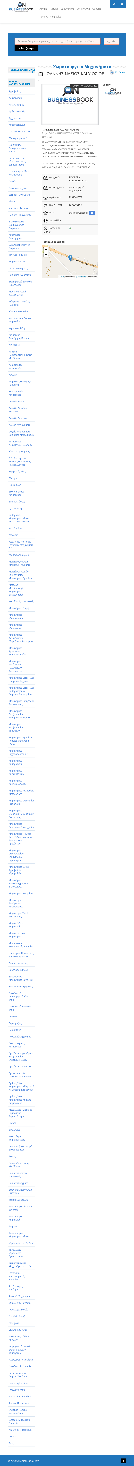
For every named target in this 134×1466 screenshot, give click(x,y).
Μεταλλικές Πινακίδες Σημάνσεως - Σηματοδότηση (20, 1113)
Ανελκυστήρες (16, 104)
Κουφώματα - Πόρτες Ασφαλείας (20, 320)
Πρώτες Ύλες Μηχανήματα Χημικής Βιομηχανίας (20, 1100)
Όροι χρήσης (67, 8)
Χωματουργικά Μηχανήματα (17, 1264)
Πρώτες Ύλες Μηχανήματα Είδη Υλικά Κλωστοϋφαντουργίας (21, 1086)
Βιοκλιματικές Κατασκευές (16, 393)
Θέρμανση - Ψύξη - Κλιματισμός (19, 173)
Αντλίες (13, 374)
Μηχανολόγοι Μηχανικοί (16, 925)
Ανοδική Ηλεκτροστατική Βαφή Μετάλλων (20, 355)
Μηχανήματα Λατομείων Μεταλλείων (21, 792)
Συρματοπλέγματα (18, 1183)
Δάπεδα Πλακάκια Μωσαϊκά (18, 410)
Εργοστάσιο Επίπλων (20, 1396)
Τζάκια (12, 201)
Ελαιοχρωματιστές (18, 138)
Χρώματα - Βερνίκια (19, 208)
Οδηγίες (96, 8)
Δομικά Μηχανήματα (19, 424)
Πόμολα (13, 1436)
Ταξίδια (44, 16)
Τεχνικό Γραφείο (18, 254)
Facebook (123, 1461)
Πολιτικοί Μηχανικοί (20, 1036)
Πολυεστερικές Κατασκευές (17, 1045)
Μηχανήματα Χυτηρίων (21, 893)
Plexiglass (14, 1323)
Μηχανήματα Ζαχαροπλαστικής (18, 752)
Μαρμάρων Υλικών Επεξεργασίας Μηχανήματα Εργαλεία (21, 575)
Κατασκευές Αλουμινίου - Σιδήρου (21, 443)
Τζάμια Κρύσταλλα (18, 1199)
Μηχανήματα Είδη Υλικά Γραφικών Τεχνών (21, 679)
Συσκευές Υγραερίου (20, 274)
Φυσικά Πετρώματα (19, 1403)
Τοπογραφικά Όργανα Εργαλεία (21, 1208)
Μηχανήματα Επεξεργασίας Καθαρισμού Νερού (19, 714)
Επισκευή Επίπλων (19, 1383)
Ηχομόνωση (15, 508)
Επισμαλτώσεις (17, 501)
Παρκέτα (13, 1016)
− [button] (46, 255)
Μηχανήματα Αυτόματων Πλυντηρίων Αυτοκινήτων (16, 666)
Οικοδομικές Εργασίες (20, 1366)
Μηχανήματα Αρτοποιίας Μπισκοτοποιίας (17, 651)
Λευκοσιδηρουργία (19, 554)
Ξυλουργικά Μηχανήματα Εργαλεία (21, 978)
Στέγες (12, 1156)
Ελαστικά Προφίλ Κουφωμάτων (18, 1411)
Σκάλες (12, 1122)
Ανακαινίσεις (15, 97)
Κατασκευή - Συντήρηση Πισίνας (19, 336)
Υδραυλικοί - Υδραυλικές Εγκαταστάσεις (16, 1253)
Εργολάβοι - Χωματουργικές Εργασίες (17, 1276)
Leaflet (61, 276)
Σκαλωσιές (14, 1129)
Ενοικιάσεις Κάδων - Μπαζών (19, 1338)
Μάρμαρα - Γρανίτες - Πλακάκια (20, 303)
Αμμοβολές (15, 91)
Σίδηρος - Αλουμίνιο (20, 194)
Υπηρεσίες (55, 16)
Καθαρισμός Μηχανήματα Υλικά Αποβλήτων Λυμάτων (20, 518)
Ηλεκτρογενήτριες (18, 268)
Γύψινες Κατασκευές (19, 131)
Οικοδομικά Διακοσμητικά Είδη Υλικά (18, 996)
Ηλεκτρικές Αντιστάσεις (21, 1359)
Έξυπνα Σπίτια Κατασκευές (16, 493)
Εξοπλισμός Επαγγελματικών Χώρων (17, 148)
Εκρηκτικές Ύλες (17, 471)
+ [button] (46, 249)
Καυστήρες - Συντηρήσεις (15, 236)
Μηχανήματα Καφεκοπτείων (16, 772)
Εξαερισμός (15, 484)
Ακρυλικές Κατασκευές (20, 1429)
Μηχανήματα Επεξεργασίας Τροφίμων (16, 727)
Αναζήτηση (27, 48)
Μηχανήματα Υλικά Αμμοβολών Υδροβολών (19, 870)
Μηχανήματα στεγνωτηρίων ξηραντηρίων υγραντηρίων (16, 855)
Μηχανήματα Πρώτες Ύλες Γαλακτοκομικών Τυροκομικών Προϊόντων (20, 838)
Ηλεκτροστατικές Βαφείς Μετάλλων (18, 1374)
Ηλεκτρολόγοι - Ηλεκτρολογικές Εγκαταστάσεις (17, 161)
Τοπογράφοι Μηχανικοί (15, 1218)
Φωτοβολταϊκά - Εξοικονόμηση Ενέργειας (17, 225)
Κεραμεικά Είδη (17, 328)
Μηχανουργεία (17, 261)
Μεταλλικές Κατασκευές (21, 601)
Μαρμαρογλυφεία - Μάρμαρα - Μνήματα (19, 563)
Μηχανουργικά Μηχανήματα (17, 935)
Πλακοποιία (15, 1029)
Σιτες (11, 1443)
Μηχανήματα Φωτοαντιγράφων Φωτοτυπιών (18, 883)
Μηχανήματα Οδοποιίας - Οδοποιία (21, 802)
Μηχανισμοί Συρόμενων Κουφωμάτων (16, 903)
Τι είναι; (53, 8)
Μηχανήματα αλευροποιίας (16, 616)
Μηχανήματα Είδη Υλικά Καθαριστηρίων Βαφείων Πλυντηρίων (21, 691)
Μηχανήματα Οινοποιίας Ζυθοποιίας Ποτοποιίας (21, 814)
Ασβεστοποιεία (17, 124)
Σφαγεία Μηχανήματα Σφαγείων (20, 1191)
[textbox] (57, 41)
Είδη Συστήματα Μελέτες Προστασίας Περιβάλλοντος (20, 461)
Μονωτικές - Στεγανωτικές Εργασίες (21, 945)
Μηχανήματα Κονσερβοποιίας (17, 782)
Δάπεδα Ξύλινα (17, 401)
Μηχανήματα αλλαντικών (15, 626)
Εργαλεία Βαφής (17, 1316)
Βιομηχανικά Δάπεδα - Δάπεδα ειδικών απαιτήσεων (21, 1349)
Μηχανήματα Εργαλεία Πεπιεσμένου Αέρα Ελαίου (21, 741)
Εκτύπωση (120, 72)
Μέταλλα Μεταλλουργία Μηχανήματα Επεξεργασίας (16, 589)
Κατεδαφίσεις (16, 528)
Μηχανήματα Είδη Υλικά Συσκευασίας (21, 702)
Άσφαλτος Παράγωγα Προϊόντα (20, 383)
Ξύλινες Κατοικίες (18, 963)
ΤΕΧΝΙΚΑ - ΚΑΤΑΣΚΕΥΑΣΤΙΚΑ (19, 83)
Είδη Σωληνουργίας (19, 451)
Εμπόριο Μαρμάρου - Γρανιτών (20, 1421)
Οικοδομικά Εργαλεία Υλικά (20, 1008)
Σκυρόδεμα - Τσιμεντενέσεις (17, 1138)
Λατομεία (13, 534)
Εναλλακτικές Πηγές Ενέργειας (19, 246)
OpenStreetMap (81, 276)
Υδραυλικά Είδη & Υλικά (21, 1243)
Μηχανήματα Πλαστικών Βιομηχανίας (21, 825)
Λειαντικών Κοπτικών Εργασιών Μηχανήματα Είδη (21, 545)
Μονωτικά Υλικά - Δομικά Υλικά (18, 293)
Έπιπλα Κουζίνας (18, 1329)
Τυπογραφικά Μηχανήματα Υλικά (19, 1234)
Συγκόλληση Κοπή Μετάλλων (19, 1164)
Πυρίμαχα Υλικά (17, 1389)
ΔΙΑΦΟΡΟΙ (14, 344)
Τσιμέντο (13, 1226)
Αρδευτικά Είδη (17, 111)
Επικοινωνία (83, 8)
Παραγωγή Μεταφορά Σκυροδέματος (20, 1148)
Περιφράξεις (15, 1023)
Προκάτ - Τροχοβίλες (20, 214)
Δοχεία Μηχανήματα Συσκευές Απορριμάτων (21, 433)
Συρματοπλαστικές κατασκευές (18, 1174)
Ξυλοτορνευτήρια (18, 969)
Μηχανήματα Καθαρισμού (15, 762)
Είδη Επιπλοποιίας (18, 311)
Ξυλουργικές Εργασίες (21, 986)
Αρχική (43, 8)
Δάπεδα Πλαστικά (18, 418)
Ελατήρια (13, 478)
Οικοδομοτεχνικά (18, 188)
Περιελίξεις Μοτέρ (18, 1309)
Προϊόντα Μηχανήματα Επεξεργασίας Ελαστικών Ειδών (21, 1056)
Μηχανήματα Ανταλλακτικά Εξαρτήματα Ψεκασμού (21, 638)
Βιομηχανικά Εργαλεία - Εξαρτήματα (21, 283)
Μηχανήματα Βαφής (19, 608)
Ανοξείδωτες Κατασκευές (15, 366)
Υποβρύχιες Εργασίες (20, 1302)
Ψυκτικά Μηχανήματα (20, 1296)
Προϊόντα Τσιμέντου (20, 1066)
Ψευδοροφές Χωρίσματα (16, 1288)
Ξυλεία (12, 181)
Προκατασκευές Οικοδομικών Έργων (20, 1075)
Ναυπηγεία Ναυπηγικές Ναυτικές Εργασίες (21, 955)
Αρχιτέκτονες (16, 118)
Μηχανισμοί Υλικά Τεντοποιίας (18, 915)
